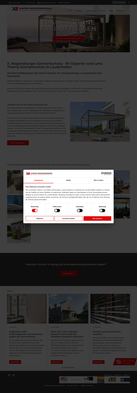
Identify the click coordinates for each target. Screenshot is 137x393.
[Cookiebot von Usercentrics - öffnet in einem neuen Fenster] (102, 173)
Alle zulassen (97, 218)
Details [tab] (68, 180)
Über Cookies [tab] (98, 180)
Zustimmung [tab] (38, 180)
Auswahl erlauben (68, 218)
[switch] (57, 210)
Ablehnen (39, 218)
